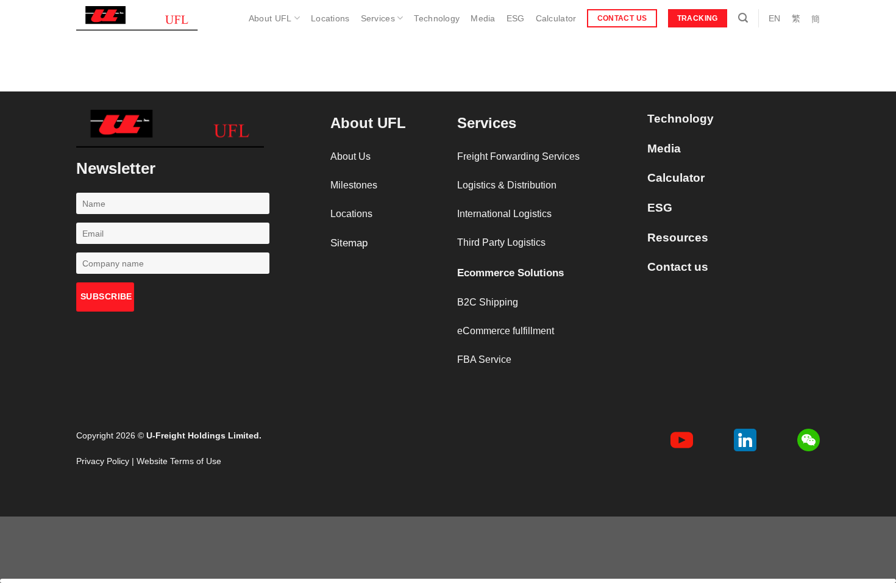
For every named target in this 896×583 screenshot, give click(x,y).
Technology (437, 18)
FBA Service (484, 359)
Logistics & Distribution (506, 185)
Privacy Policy (102, 461)
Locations (330, 18)
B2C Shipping (487, 302)
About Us (350, 156)
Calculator (556, 18)
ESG (516, 18)
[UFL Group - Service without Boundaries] (137, 18)
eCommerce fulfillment (505, 331)
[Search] (743, 18)
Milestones (353, 185)
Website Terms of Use (179, 461)
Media (483, 18)
